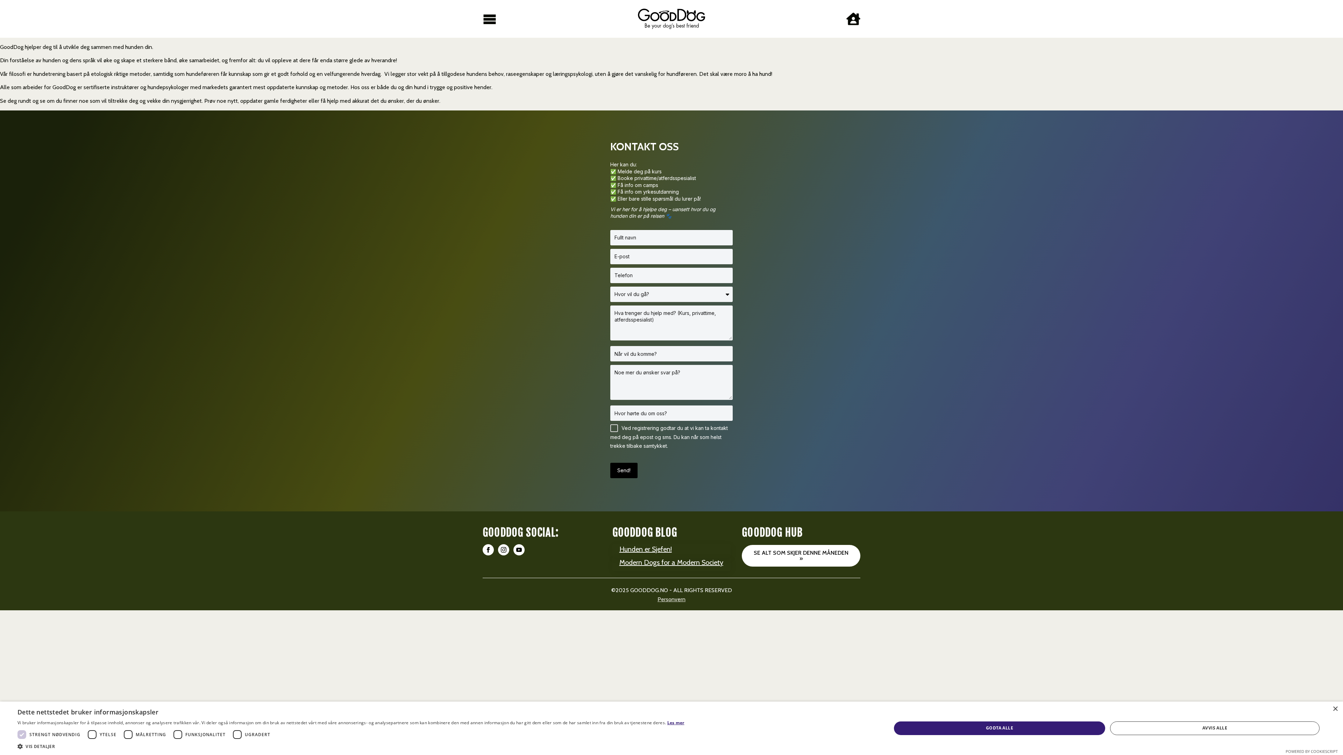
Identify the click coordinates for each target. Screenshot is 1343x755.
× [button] (1335, 709)
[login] (853, 19)
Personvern (671, 599)
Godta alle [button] (999, 728)
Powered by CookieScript (1312, 751)
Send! (624, 470)
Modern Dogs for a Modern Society (671, 562)
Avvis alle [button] (1214, 728)
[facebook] (488, 549)
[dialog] (671, 728)
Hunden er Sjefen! (645, 549)
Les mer (675, 723)
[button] (350, 746)
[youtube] (519, 549)
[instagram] (503, 549)
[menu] (490, 19)
